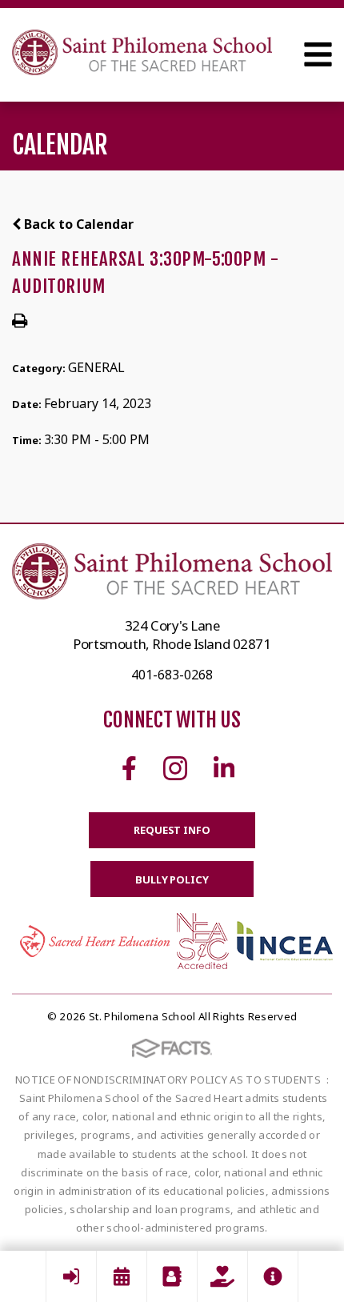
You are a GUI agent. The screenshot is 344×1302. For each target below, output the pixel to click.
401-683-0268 (172, 674)
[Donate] (222, 1276)
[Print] (19, 322)
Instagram (175, 768)
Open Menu (318, 54)
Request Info (172, 830)
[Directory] (172, 1276)
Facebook (129, 768)
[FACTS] (71, 1276)
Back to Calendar (77, 224)
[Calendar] (121, 1276)
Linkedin (224, 768)
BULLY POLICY (171, 879)
